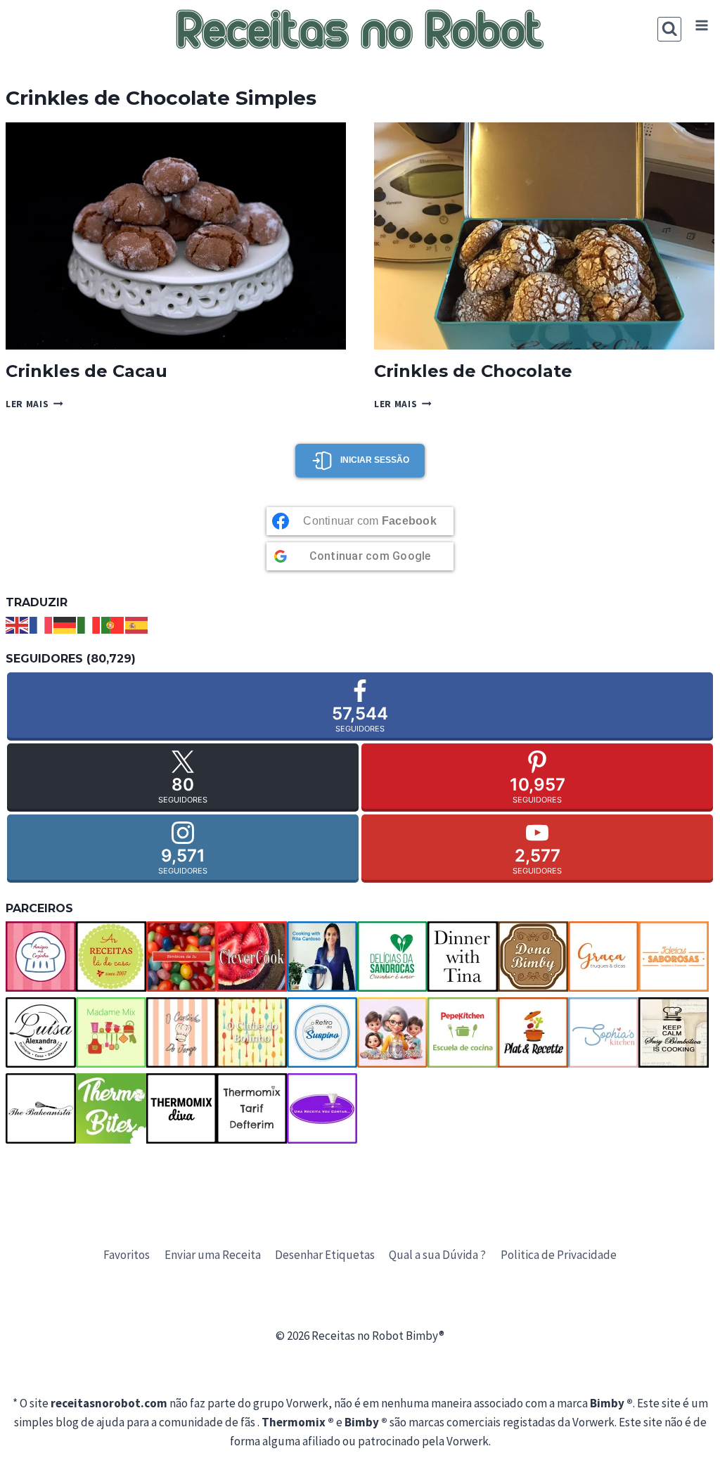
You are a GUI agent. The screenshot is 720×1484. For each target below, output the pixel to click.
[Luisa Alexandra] (41, 1032)
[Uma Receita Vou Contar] (322, 1108)
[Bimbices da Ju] (181, 956)
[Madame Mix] (111, 1032)
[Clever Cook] (252, 956)
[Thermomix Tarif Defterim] (252, 1108)
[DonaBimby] (533, 956)
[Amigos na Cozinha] (41, 956)
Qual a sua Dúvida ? (437, 1254)
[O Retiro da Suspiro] (322, 1032)
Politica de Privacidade (559, 1254)
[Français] (41, 624)
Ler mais (34, 404)
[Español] (137, 624)
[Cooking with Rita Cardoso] (322, 956)
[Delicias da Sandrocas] (392, 956)
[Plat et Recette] (533, 1032)
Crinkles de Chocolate (473, 371)
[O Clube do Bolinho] (252, 1032)
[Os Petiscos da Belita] (392, 1032)
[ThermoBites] (111, 1108)
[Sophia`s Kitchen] (603, 1032)
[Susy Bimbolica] (673, 1032)
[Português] (113, 624)
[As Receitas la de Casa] (111, 956)
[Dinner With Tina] (463, 956)
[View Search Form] (669, 29)
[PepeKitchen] (463, 1032)
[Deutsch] (65, 624)
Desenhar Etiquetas (325, 1254)
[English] (18, 624)
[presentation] (176, 236)
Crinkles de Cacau (86, 371)
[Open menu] (701, 26)
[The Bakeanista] (41, 1108)
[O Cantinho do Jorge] (181, 1032)
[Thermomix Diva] (181, 1108)
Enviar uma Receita (213, 1254)
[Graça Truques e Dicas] (603, 956)
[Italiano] (89, 624)
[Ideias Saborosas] (673, 956)
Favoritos (126, 1254)
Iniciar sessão (374, 460)
